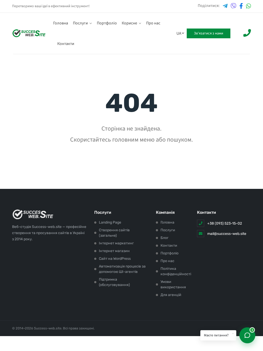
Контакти (65, 44)
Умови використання (173, 284)
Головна (60, 23)
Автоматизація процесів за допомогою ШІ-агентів (122, 269)
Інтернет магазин (114, 251)
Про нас (153, 23)
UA (178, 33)
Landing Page (110, 222)
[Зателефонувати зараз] (247, 33)
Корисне (129, 23)
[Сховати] (233, 333)
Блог (164, 238)
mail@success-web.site (226, 234)
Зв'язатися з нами (208, 33)
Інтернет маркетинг (116, 243)
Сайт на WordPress (115, 258)
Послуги (80, 23)
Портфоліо (107, 23)
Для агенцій (171, 295)
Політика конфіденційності (176, 271)
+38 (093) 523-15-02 (224, 223)
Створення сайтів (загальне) (114, 233)
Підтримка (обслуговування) (114, 282)
